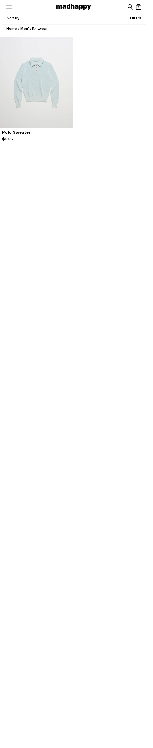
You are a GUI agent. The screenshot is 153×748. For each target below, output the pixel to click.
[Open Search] (130, 7)
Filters (135, 18)
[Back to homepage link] (73, 7)
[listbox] (12, 18)
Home (11, 28)
